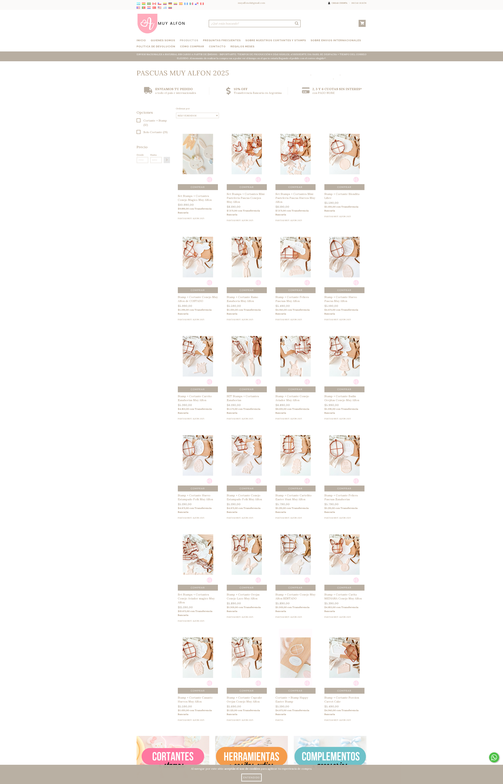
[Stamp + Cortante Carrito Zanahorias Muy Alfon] (198, 363)
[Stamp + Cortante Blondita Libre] (344, 160)
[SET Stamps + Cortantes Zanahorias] (247, 363)
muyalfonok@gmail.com (251, 2)
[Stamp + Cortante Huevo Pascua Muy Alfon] (344, 263)
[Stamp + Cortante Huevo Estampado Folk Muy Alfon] (198, 462)
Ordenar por (183, 108)
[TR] (154, 8)
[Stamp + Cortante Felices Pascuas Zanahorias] (344, 462)
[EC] (175, 4)
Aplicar (167, 160)
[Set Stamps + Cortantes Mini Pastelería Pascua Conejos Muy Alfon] (247, 160)
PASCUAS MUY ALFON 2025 (191, 218)
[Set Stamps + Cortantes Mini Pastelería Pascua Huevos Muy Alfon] (295, 160)
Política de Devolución (156, 46)
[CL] (159, 4)
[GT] (186, 4)
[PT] (143, 8)
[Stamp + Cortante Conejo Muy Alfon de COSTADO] (198, 263)
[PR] (138, 8)
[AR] (138, 4)
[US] (159, 8)
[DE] (170, 4)
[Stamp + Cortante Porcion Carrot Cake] (344, 664)
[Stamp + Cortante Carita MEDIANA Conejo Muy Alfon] (344, 561)
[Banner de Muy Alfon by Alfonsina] (173, 757)
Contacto (217, 46)
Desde (140, 154)
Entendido (251, 777)
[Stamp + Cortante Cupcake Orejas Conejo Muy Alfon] (247, 664)
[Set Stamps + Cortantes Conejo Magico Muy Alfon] (198, 160)
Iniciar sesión (359, 3)
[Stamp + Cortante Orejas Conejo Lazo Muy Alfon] (247, 561)
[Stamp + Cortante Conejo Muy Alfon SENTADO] (295, 561)
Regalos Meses (242, 46)
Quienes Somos (163, 40)
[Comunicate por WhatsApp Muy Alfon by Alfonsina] (494, 757)
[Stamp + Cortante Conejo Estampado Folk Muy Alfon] (247, 462)
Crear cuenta (339, 3)
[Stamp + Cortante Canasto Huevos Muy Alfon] (198, 664)
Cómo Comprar (192, 46)
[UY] (165, 8)
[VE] (170, 8)
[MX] (191, 4)
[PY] (149, 8)
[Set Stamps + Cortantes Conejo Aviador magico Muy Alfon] (198, 561)
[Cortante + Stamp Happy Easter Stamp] (295, 664)
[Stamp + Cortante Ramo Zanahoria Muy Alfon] (247, 263)
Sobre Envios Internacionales (336, 40)
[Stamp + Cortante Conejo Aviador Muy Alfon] (295, 363)
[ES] (181, 4)
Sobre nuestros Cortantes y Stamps (275, 40)
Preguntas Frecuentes (222, 40)
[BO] (143, 4)
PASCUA (279, 720)
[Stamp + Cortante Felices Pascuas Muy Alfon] (295, 263)
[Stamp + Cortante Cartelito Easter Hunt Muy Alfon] (295, 462)
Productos (189, 40)
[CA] (154, 4)
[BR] (149, 4)
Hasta (153, 154)
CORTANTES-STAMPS (325, 74)
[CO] (165, 4)
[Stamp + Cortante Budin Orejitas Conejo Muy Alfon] (344, 363)
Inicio (141, 40)
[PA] (196, 4)
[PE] (202, 4)
